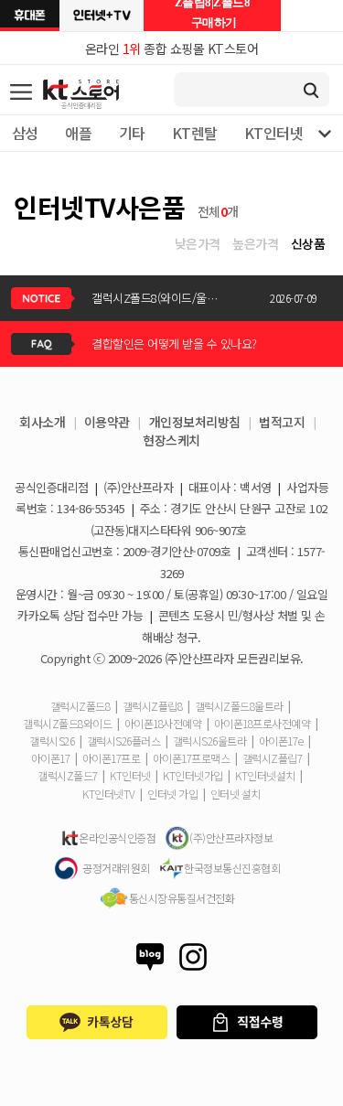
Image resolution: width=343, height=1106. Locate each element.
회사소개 (42, 422)
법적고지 (282, 422)
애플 (78, 133)
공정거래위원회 (116, 867)
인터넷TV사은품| (102, 15)
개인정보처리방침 (195, 422)
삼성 (25, 133)
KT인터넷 (273, 133)
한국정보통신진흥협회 (232, 867)
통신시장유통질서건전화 (181, 898)
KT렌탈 (195, 133)
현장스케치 (171, 440)
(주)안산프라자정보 (231, 837)
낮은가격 (197, 243)
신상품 (308, 243)
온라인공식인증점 (117, 837)
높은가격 (255, 243)
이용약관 (107, 422)
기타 (132, 133)
